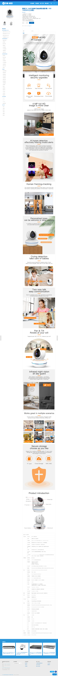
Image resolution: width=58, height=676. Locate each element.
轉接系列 (4, 94)
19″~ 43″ (4, 101)
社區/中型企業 (38, 664)
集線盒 (4, 86)
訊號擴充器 (4, 77)
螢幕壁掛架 (4, 103)
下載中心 (26, 664)
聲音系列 (4, 89)
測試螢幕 (4, 84)
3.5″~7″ (4, 98)
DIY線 (3, 106)
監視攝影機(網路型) (4, 38)
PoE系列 (4, 91)
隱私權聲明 (17, 674)
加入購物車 (31, 22)
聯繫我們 (49, 664)
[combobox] (18, 663)
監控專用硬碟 (4, 70)
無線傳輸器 (4, 81)
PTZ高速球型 (4, 48)
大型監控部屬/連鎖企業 (39, 663)
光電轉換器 (4, 82)
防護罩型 (4, 45)
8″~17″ (4, 99)
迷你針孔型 (4, 52)
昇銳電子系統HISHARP (6, 35)
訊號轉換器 (4, 74)
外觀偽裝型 (4, 50)
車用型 (4, 67)
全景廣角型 (4, 47)
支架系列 (4, 93)
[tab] (26, 30)
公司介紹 (49, 663)
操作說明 (26, 663)
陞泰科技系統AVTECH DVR (6, 33)
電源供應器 (4, 72)
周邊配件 (3, 69)
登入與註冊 (54, 0)
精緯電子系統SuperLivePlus (6, 31)
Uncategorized (29, 25)
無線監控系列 (4, 40)
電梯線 (4, 113)
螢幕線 (4, 115)
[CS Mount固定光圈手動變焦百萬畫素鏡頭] (57, 338)
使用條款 (15, 674)
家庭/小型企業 (38, 666)
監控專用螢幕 (4, 96)
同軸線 (4, 108)
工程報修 (26, 666)
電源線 (4, 111)
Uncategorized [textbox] (17, 663)
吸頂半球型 (4, 43)
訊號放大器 (4, 79)
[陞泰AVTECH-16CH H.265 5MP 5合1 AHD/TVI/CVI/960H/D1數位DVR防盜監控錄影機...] (0, 338)
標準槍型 (4, 55)
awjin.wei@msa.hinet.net (6, 667)
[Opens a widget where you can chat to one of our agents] (54, 674)
